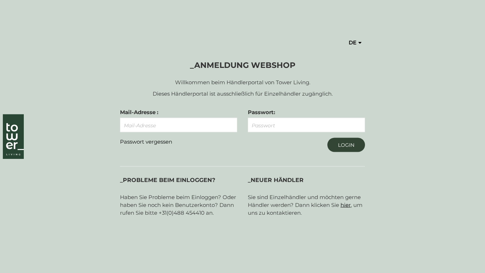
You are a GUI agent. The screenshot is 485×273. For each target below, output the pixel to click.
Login (346, 145)
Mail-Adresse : (139, 112)
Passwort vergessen (146, 141)
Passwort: (261, 112)
